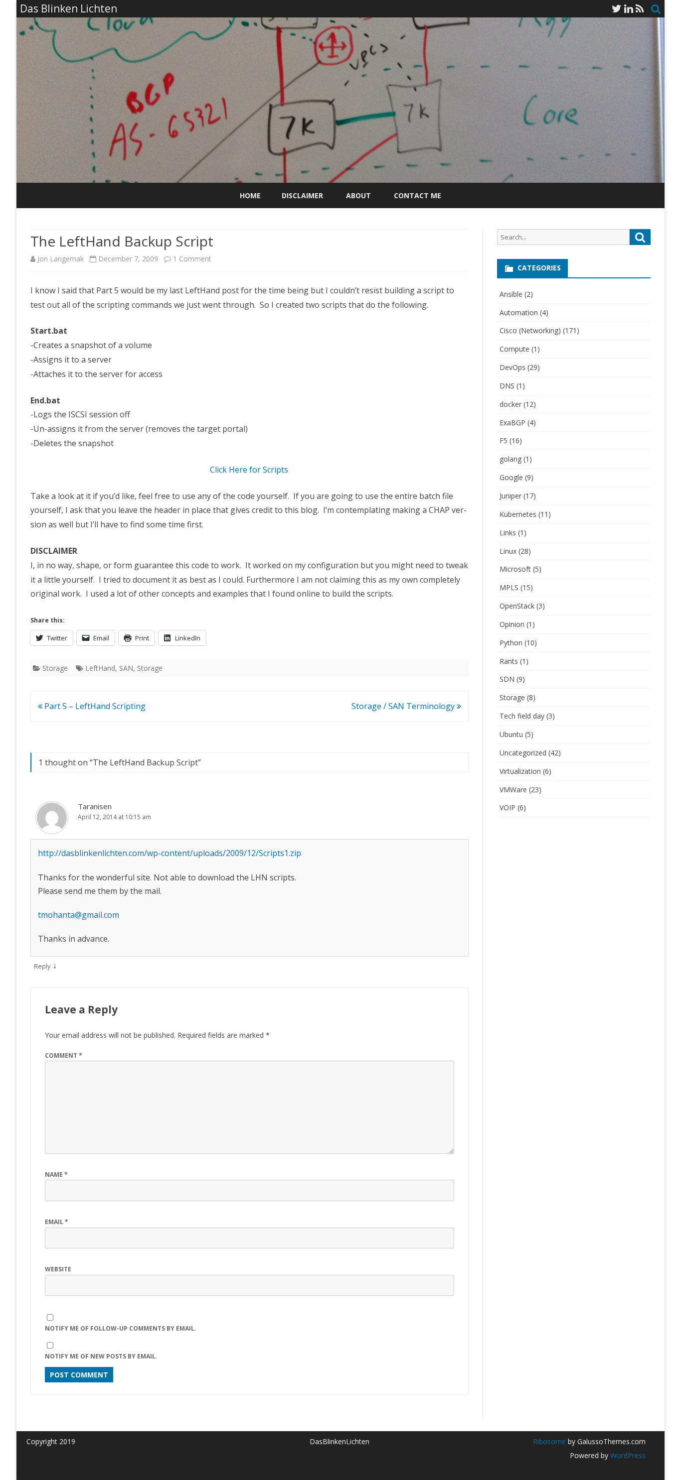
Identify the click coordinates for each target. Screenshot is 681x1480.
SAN (126, 668)
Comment (63, 1055)
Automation (519, 312)
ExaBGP (512, 422)
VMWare (513, 789)
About (358, 195)
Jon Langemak (60, 258)
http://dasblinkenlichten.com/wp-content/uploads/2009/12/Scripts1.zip (169, 853)
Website (58, 1269)
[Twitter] (617, 8)
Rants (509, 661)
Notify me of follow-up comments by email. (120, 1328)
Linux (508, 551)
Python (511, 642)
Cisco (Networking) (530, 330)
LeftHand (100, 668)
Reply (42, 966)
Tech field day (522, 716)
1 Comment (192, 258)
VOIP (507, 807)
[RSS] (640, 8)
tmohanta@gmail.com (78, 914)
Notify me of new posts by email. (101, 1356)
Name (56, 1174)
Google (511, 477)
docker (510, 404)
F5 (504, 440)
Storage (55, 668)
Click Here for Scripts (249, 469)
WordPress (627, 1455)
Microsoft (515, 569)
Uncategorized (523, 752)
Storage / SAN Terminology (404, 706)
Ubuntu (511, 734)
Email (56, 1222)
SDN (507, 679)
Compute (514, 349)
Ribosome (549, 1441)
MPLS (509, 587)
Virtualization (520, 771)
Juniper (510, 495)
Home (250, 195)
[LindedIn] (628, 8)
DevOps (512, 367)
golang (510, 459)
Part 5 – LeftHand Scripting (94, 706)
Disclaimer (302, 195)
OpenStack (517, 606)
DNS (507, 385)
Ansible (511, 294)
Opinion (512, 624)
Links (508, 532)
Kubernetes (518, 514)
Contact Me (417, 195)
